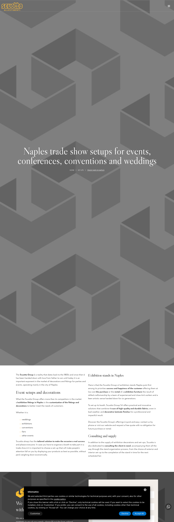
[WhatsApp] (168, 506)
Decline (125, 513)
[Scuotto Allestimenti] (12, 6)
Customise (35, 513)
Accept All (139, 513)
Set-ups (81, 170)
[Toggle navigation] (168, 6)
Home (72, 170)
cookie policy (60, 499)
